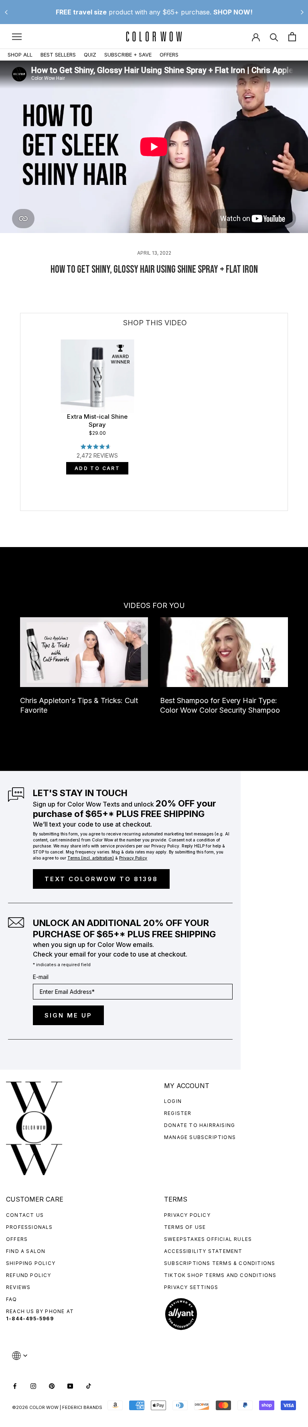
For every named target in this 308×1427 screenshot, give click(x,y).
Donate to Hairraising (199, 1125)
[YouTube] (70, 1385)
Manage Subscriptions (200, 1137)
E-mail (41, 976)
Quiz (90, 54)
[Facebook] (15, 1385)
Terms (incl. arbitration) (90, 857)
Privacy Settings (191, 1287)
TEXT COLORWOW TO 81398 (101, 879)
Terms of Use (185, 1227)
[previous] (21, 449)
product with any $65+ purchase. (154, 12)
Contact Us (25, 1215)
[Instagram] (33, 1385)
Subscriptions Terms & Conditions (219, 1263)
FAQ (11, 1299)
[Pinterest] (52, 1385)
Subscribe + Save (128, 54)
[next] (288, 449)
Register (178, 1113)
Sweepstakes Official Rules (208, 1239)
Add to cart (97, 468)
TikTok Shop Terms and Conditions (220, 1275)
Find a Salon (25, 1251)
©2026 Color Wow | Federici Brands (57, 1407)
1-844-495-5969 (30, 1319)
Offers (169, 54)
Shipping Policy (30, 1263)
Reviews (18, 1287)
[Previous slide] (6, 12)
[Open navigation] (17, 36)
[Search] (274, 36)
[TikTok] (88, 1385)
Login (173, 1101)
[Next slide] (302, 12)
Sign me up (68, 1015)
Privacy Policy (187, 1215)
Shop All (20, 54)
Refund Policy (28, 1275)
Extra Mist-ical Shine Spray (97, 420)
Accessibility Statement (203, 1251)
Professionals (29, 1227)
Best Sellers (58, 54)
